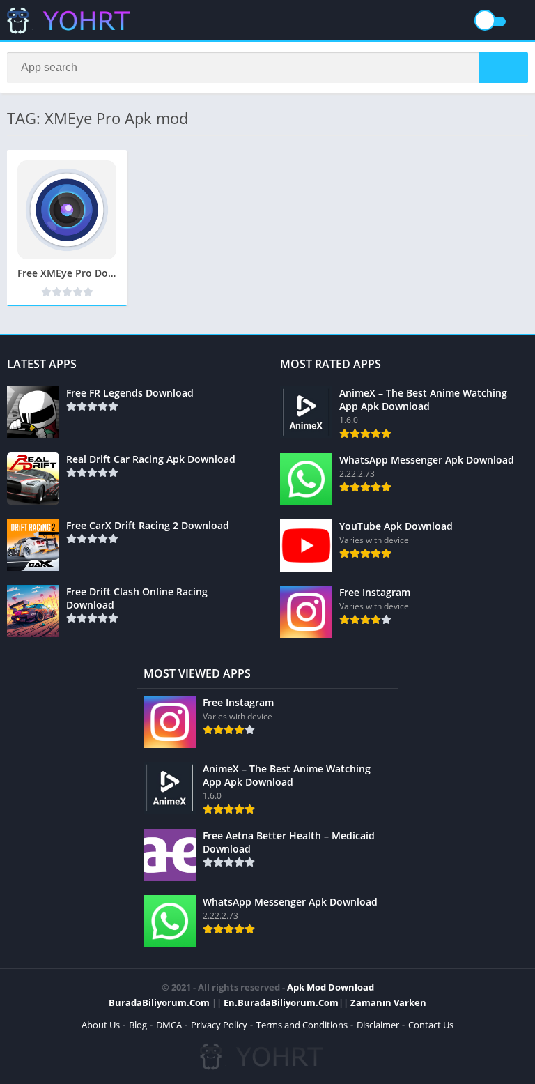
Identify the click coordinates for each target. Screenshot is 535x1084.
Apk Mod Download (330, 987)
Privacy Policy (219, 1024)
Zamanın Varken (388, 1002)
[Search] (503, 67)
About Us (101, 1024)
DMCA (169, 1024)
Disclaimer (378, 1024)
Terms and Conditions (302, 1024)
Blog (138, 1024)
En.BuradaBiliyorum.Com (281, 1002)
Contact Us (430, 1024)
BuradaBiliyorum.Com (159, 1002)
